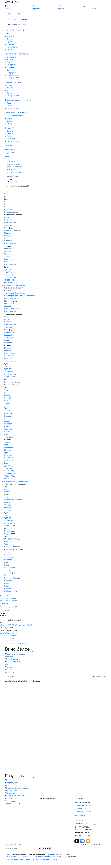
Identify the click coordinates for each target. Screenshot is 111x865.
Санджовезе (9, 235)
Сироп (9, 121)
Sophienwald (9, 567)
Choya (7, 502)
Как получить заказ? (15, 167)
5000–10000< (10, 374)
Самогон (8, 413)
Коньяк (10, 88)
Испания (8, 254)
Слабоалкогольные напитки (16, 481)
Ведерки (8, 575)
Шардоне (8, 241)
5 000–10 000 (10, 277)
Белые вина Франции (15, 796)
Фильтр (8, 676)
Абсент (7, 411)
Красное (10, 36)
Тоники (7, 544)
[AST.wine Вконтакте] (82, 841)
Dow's (6, 434)
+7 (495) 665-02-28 (15, 173)
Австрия (9, 667)
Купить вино (11, 790)
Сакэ (9, 106)
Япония (7, 510)
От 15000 (8, 379)
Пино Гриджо (12, 659)
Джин (9, 93)
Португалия (9, 356)
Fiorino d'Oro (9, 303)
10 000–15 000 (10, 280)
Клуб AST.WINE (14, 14)
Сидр (9, 103)
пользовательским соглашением (61, 854)
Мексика (8, 455)
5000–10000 (9, 473)
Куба (6, 452)
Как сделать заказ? (15, 164)
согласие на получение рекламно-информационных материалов (38, 859)
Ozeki (6, 497)
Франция (8, 249)
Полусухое (11, 44)
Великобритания (11, 460)
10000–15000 (9, 377)
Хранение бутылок (12, 578)
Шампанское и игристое (14, 285)
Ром (6, 400)
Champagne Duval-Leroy (14, 293)
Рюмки (10, 133)
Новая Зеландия (13, 662)
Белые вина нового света (17, 788)
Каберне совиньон (12, 230)
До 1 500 (8, 269)
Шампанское (12, 57)
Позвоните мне (80, 816)
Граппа (7, 421)
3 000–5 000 (9, 275)
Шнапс (7, 418)
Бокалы (10, 131)
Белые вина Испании (15, 793)
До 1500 (7, 366)
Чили (6, 256)
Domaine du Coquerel (13, 500)
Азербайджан (12, 783)
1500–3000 (9, 369)
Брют (9, 70)
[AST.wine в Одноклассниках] (88, 841)
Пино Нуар (9, 332)
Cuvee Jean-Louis (11, 309)
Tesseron (8, 429)
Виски (9, 85)
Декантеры (11, 139)
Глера (6, 340)
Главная (12, 635)
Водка (7, 390)
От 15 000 (8, 283)
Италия (7, 251)
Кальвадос (8, 416)
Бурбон (10, 90)
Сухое (9, 42)
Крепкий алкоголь (12, 382)
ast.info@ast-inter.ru (8, 633)
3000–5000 (9, 371)
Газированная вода (15, 116)
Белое (9, 39)
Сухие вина (11, 672)
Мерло (7, 233)
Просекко (11, 67)
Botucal (7, 432)
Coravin (7, 588)
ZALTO (7, 570)
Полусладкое (12, 47)
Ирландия (8, 447)
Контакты (11, 169)
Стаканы (10, 136)
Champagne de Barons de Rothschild (19, 296)
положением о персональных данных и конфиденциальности (31, 856)
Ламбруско (11, 65)
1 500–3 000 (9, 272)
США (6, 262)
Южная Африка (10, 353)
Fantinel (7, 306)
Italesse (7, 565)
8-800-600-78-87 (24, 625)
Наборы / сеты (10, 591)
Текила (7, 403)
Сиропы (7, 541)
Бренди (7, 398)
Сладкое (8, 225)
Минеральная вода (12, 539)
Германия (8, 259)
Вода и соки (9, 531)
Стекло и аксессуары (13, 547)
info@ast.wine (12, 176)
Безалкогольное (11, 212)
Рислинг (7, 238)
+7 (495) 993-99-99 (8, 625)
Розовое (7, 207)
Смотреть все (13, 49)
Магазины (11, 161)
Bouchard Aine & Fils (17, 643)
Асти (9, 62)
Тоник (9, 118)
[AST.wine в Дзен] (76, 841)
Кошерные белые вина (15, 654)
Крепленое (8, 209)
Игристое (11, 59)
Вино (6, 194)
